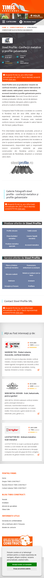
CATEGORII (11, 22)
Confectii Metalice (17, 27)
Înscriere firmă (30, 22)
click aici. (12, 79)
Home (4, 27)
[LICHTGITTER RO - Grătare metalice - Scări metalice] (12, 430)
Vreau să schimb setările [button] (21, 569)
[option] (22, 16)
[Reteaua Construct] (17, 546)
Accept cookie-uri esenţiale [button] (22, 564)
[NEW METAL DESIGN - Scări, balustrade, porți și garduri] (12, 386)
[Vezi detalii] (38, 370)
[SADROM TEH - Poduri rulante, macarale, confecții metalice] (12, 345)
